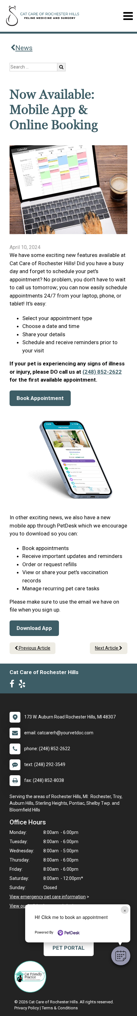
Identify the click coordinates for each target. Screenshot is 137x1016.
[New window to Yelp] (23, 685)
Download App (34, 628)
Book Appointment (40, 398)
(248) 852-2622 (102, 372)
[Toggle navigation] (127, 16)
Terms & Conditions (60, 1008)
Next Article (107, 648)
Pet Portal (69, 948)
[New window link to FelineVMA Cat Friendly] (31, 977)
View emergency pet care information (48, 896)
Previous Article (34, 648)
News (23, 48)
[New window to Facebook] (14, 685)
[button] (120, 955)
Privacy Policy (26, 1008)
